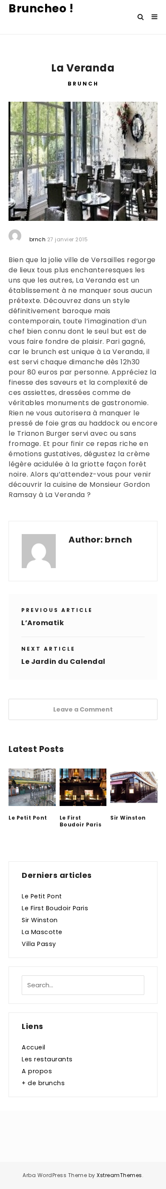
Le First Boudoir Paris (81, 821)
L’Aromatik (42, 623)
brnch (118, 540)
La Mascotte (42, 932)
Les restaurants (47, 1059)
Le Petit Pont (28, 818)
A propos (37, 1071)
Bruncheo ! (41, 8)
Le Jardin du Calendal (63, 661)
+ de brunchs (43, 1083)
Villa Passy (39, 944)
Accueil (34, 1047)
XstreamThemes (119, 1175)
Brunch (83, 83)
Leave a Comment (83, 709)
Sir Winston (128, 818)
